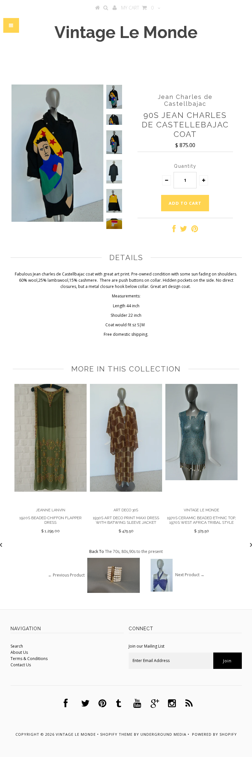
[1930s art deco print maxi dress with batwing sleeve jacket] (126, 490)
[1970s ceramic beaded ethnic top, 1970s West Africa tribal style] (201, 479)
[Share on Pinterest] (194, 230)
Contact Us (20, 665)
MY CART (137, 8)
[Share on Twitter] (183, 230)
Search (16, 646)
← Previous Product (66, 574)
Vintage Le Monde (126, 32)
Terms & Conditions (29, 658)
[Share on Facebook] (174, 230)
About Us (19, 652)
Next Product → (189, 574)
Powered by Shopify (214, 734)
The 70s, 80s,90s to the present (134, 551)
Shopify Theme (116, 734)
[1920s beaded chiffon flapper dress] (50, 490)
